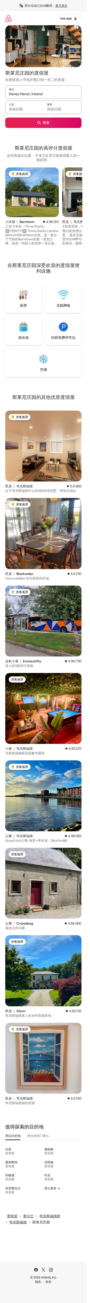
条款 (48, 1282)
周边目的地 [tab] (13, 1136)
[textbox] (24, 109)
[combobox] (43, 94)
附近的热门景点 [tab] (38, 1136)
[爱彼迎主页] (8, 18)
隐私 (38, 1282)
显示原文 (61, 6)
